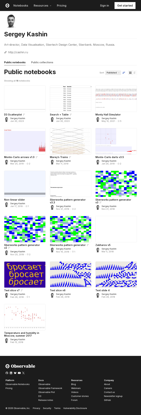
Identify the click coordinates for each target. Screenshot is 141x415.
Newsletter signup (113, 396)
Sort (102, 72)
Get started (125, 5)
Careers (108, 388)
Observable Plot (46, 392)
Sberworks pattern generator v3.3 (68, 201)
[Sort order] (124, 73)
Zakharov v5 (103, 245)
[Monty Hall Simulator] (116, 98)
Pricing (61, 5)
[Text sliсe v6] (70, 274)
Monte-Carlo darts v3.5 (109, 157)
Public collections (42, 62)
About (107, 384)
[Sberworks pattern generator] (70, 229)
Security (47, 408)
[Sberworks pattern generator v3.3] (70, 184)
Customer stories (80, 396)
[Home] (20, 367)
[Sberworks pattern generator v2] (25, 229)
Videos (74, 392)
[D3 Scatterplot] (25, 98)
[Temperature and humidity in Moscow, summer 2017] (25, 317)
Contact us (109, 392)
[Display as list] (135, 73)
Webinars (76, 388)
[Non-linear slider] (25, 184)
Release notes (45, 400)
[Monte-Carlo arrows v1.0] (25, 141)
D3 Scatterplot (13, 114)
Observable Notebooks (18, 384)
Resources (41, 5)
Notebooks (20, 5)
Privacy (36, 408)
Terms (57, 408)
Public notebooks (15, 62)
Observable (44, 384)
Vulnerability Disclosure (75, 408)
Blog (73, 384)
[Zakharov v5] (116, 229)
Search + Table (59, 114)
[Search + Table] (70, 98)
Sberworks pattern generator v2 (22, 246)
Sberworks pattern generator (68, 245)
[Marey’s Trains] (70, 141)
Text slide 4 (102, 290)
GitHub (107, 400)
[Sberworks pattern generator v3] (116, 184)
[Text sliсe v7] (25, 274)
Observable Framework (50, 388)
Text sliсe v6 (58, 290)
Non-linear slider (14, 199)
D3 (39, 396)
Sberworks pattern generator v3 (113, 201)
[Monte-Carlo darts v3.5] (116, 141)
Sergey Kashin (17, 118)
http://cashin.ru (18, 52)
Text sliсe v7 (12, 290)
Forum (74, 400)
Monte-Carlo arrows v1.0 (19, 157)
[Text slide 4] (116, 274)
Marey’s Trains (59, 157)
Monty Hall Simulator (108, 114)
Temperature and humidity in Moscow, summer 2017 (21, 334)
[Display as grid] (130, 73)
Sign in (104, 5)
